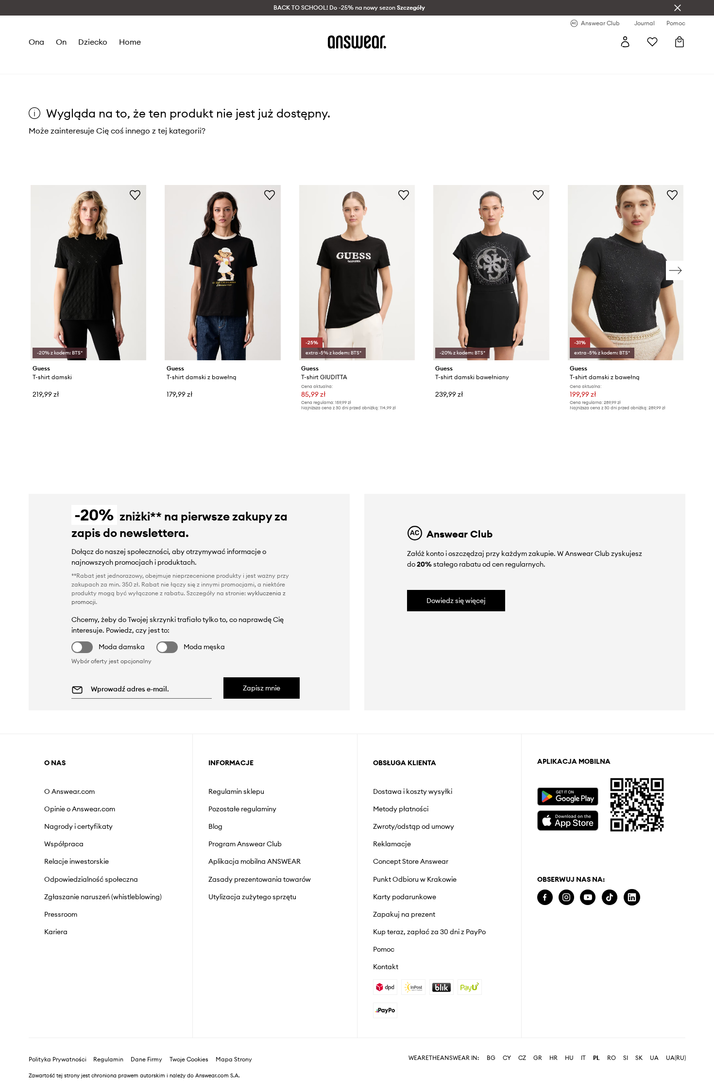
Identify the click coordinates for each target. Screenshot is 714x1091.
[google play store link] (567, 797)
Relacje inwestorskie (76, 861)
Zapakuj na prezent (404, 914)
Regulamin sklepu (236, 791)
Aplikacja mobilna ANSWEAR (254, 861)
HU (569, 1058)
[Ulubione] (652, 42)
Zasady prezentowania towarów (259, 879)
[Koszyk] (679, 42)
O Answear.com (69, 791)
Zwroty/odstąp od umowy (413, 826)
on (61, 42)
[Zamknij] (677, 8)
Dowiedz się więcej (456, 600)
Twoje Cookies (189, 1059)
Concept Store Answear (410, 861)
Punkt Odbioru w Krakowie (415, 879)
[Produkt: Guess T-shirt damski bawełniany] (491, 272)
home (130, 42)
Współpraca (64, 843)
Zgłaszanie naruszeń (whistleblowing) (103, 896)
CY (507, 1058)
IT (583, 1058)
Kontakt (385, 966)
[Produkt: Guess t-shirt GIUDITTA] (357, 272)
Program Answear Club (245, 843)
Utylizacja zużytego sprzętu (252, 896)
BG (491, 1058)
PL (596, 1058)
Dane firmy (146, 1059)
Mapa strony (234, 1059)
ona (36, 42)
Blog (215, 826)
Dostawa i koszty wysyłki (412, 791)
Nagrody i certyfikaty (78, 826)
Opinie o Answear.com (79, 809)
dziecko (92, 42)
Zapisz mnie (261, 688)
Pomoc (383, 949)
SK (639, 1058)
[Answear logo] (357, 41)
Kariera (56, 931)
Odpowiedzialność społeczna (91, 879)
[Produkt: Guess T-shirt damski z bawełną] (222, 272)
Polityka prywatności (57, 1059)
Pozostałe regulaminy (242, 809)
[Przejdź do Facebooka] (545, 897)
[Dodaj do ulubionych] (135, 194)
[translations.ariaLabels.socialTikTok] (609, 897)
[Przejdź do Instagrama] (566, 897)
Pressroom (60, 914)
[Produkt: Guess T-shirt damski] (88, 272)
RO (611, 1058)
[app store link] (567, 819)
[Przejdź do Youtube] (587, 897)
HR (553, 1058)
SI (625, 1058)
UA (654, 1058)
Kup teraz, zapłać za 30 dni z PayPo (429, 931)
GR (537, 1058)
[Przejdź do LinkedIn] (632, 897)
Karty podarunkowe (404, 896)
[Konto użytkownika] (625, 42)
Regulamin (108, 1059)
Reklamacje (392, 843)
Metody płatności (400, 809)
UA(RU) (676, 1058)
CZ (522, 1058)
